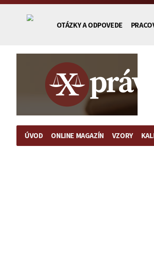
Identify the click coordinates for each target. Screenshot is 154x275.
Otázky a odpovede (90, 25)
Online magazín (77, 135)
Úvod (34, 135)
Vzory (122, 135)
